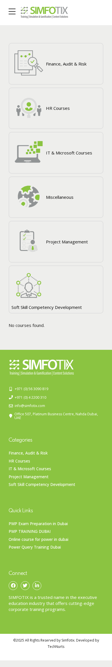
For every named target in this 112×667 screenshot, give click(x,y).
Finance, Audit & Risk (28, 453)
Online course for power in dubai (38, 539)
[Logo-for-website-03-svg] (42, 367)
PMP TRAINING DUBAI (30, 531)
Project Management (29, 476)
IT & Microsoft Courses (30, 468)
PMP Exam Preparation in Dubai (38, 523)
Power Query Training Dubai (35, 547)
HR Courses (19, 461)
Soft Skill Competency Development (42, 484)
